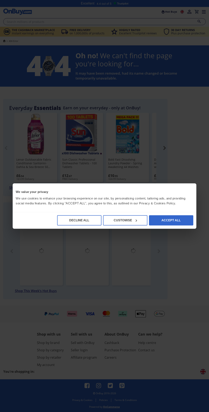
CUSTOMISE (123, 220)
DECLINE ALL (79, 220)
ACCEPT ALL (171, 220)
